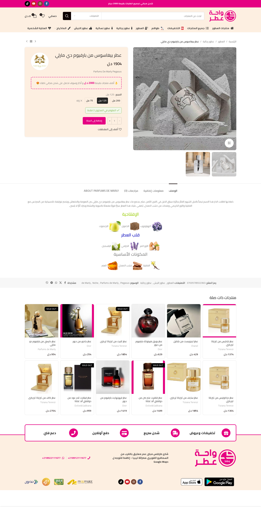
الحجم (119, 94)
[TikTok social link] (27, 3)
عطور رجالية (208, 41)
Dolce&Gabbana (154, 405)
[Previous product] (35, 41)
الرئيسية (232, 41)
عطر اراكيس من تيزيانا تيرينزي (222, 343)
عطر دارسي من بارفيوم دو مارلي (42, 343)
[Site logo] (222, 15)
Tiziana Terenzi (225, 349)
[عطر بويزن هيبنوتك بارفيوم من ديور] (148, 320)
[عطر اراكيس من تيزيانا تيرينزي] (219, 320)
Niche (95, 283)
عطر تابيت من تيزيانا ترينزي (113, 341)
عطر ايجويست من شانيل (185, 341)
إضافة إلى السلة (94, 120)
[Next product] (27, 41)
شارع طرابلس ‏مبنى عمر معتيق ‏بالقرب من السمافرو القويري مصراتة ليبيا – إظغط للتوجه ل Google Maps (140, 458)
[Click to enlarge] (229, 143)
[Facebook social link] (46, 3)
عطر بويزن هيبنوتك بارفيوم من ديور (148, 343)
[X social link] (60, 282)
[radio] (116, 101)
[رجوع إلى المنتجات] (31, 41)
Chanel (194, 346)
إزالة (78, 100)
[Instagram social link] (40, 3)
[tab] (173, 189)
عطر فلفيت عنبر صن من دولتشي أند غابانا (150, 399)
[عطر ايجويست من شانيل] (183, 320)
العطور (221, 41)
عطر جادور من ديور (82, 341)
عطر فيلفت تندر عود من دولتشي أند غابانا (79, 399)
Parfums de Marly (109, 283)
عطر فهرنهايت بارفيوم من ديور (113, 399)
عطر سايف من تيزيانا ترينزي (184, 397)
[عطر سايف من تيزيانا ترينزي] (183, 377)
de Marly (86, 283)
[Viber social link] (47, 282)
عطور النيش (159, 283)
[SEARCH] (67, 16)
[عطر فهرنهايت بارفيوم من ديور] (112, 377)
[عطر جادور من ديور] (77, 320)
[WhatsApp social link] (56, 282)
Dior (160, 349)
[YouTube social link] (33, 3)
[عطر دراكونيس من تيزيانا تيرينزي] (219, 377)
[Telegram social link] (51, 282)
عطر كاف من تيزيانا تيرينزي (42, 397)
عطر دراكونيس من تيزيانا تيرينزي (221, 399)
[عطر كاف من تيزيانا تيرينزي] (41, 377)
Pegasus (124, 283)
